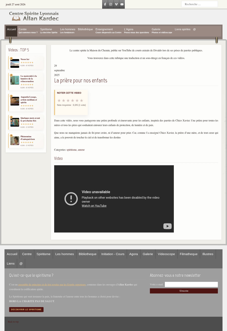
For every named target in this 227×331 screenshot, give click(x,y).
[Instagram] (111, 4)
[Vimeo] (116, 4)
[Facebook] (105, 4)
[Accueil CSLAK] (31, 17)
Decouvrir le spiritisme (26, 309)
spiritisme (72, 149)
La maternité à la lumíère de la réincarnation (29, 79)
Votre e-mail (156, 284)
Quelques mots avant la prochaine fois (30, 119)
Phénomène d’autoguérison (28, 138)
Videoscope (166, 254)
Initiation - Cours (112, 254)
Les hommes (64, 254)
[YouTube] (122, 4)
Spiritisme (44, 254)
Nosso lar (25, 59)
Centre (27, 254)
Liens (11, 263)
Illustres (207, 254)
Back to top (13, 321)
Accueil (12, 254)
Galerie (148, 254)
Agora (133, 254)
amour (81, 149)
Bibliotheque (88, 254)
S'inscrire (183, 291)
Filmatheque (189, 254)
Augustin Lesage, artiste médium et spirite (29, 99)
